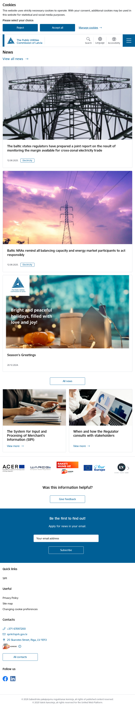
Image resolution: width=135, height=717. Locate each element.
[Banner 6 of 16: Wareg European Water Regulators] (41, 468)
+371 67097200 (16, 628)
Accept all (57, 27)
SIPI (5, 578)
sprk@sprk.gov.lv (17, 634)
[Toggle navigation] (129, 40)
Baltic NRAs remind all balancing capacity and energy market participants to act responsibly (66, 253)
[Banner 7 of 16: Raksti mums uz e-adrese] (67, 468)
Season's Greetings (21, 355)
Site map (8, 603)
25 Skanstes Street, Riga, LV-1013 (27, 640)
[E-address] (10, 646)
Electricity (27, 160)
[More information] (19, 646)
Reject (20, 27)
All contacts (20, 657)
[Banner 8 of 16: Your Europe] (94, 468)
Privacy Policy (10, 598)
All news (67, 381)
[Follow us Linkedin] (12, 678)
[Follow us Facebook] (5, 678)
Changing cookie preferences (20, 609)
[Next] (128, 468)
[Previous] (7, 468)
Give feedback (67, 499)
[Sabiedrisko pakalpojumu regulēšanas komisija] (24, 40)
